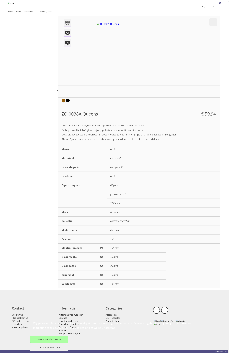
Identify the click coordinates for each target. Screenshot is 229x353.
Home (10, 11)
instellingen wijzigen (49, 347)
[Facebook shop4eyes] (156, 310)
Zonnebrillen (28, 11)
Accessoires (111, 314)
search (177, 7)
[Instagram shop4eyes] (164, 310)
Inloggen (204, 7)
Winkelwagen (217, 5)
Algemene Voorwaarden (71, 314)
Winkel (18, 11)
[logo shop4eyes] (15, 5)
